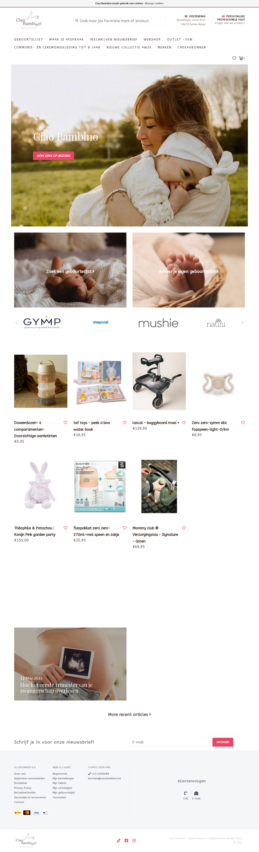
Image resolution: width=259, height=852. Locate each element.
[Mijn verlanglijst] (234, 58)
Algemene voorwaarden (29, 778)
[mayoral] (100, 323)
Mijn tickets (60, 783)
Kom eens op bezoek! (53, 156)
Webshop (152, 39)
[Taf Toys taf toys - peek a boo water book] (100, 381)
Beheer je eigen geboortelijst (187, 271)
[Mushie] (158, 323)
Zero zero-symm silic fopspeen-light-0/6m (210, 426)
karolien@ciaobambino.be (104, 778)
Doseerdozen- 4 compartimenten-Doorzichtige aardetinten (35, 429)
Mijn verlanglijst (62, 787)
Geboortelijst (28, 39)
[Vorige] (16, 322)
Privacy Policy (22, 787)
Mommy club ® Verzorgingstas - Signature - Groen (155, 534)
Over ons (20, 773)
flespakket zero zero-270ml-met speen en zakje (96, 531)
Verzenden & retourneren (30, 797)
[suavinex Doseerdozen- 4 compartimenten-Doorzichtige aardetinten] (40, 381)
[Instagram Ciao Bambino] (134, 841)
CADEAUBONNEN (192, 47)
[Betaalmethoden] (18, 813)
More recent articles (128, 714)
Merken (165, 47)
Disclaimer (20, 783)
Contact (19, 802)
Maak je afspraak (66, 39)
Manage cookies (154, 3)
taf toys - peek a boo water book (91, 426)
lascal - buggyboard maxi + (156, 423)
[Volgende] (242, 322)
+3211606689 (100, 773)
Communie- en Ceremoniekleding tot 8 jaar (57, 47)
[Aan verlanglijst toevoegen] (65, 423)
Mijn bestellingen (63, 778)
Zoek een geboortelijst (68, 271)
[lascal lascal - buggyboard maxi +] (159, 381)
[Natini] (216, 323)
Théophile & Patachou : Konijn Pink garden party (34, 531)
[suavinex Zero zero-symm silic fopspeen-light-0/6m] (218, 381)
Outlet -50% (180, 39)
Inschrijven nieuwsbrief (114, 39)
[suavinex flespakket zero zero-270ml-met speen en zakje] (100, 486)
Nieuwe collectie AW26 (129, 47)
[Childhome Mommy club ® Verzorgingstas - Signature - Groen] (159, 486)
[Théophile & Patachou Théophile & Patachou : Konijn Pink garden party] (40, 486)
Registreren (60, 773)
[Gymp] (43, 323)
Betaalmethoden (25, 792)
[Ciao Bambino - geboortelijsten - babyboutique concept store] (40, 21)
